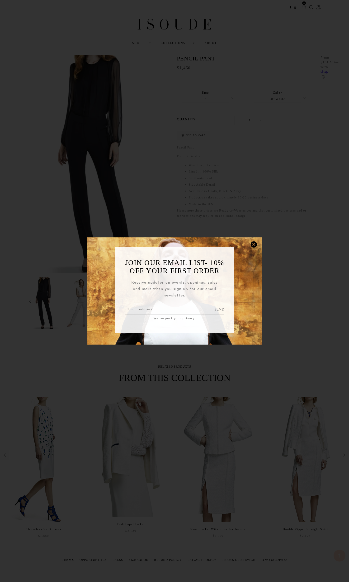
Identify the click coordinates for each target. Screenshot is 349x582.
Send (219, 309)
